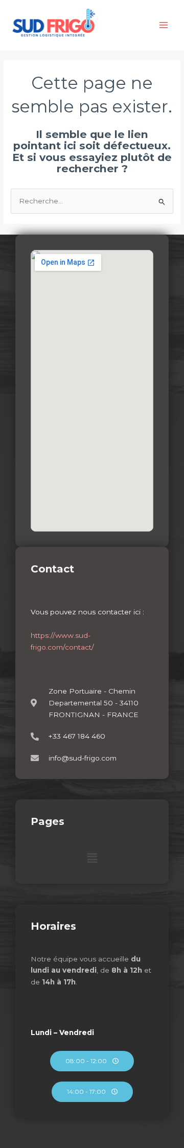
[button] (92, 858)
